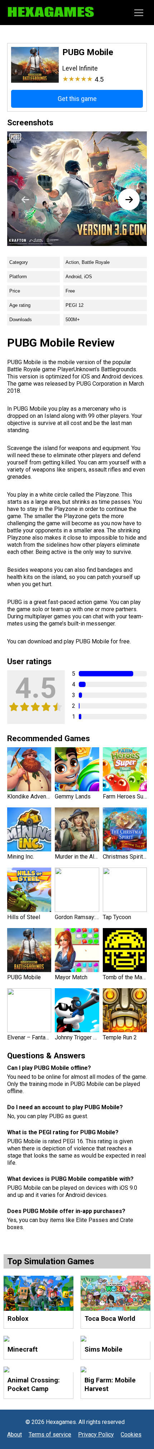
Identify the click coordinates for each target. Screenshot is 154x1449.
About (14, 1434)
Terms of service (50, 1434)
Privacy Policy (96, 1434)
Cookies (131, 1434)
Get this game (77, 98)
